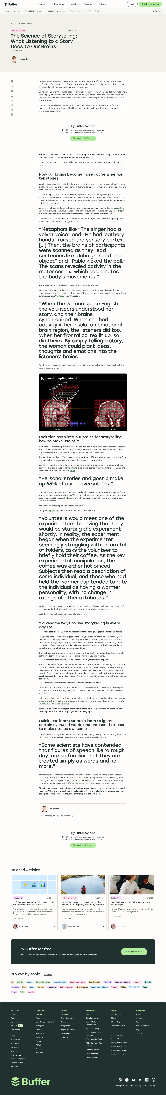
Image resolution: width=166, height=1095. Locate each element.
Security (152, 1086)
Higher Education (68, 1029)
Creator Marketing (77, 11)
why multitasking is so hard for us (54, 704)
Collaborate (15, 1030)
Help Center (116, 1014)
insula (70, 498)
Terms (145, 1086)
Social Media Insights (56, 11)
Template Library (92, 1018)
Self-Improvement (25, 23)
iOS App (14, 1051)
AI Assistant (15, 1039)
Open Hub (115, 1039)
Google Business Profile (45, 1022)
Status (113, 1018)
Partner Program (142, 1026)
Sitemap (139, 1033)
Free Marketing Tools (94, 1039)
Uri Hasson (60, 296)
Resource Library (92, 1028)
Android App (16, 1055)
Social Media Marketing (34, 11)
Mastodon (40, 1033)
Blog (7, 11)
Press (138, 1022)
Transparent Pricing (118, 1046)
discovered (44, 737)
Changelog (115, 1022)
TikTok (38, 1045)
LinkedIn (39, 1029)
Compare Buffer (92, 1050)
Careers (139, 1018)
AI (90, 11)
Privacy (138, 1086)
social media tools (81, 783)
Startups (64, 1037)
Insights (16, 1026)
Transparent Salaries (119, 1050)
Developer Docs (92, 1057)
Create (13, 1014)
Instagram (40, 1026)
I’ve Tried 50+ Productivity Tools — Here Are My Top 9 (130, 903)
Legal (138, 1029)
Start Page (15, 1043)
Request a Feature (118, 1026)
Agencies (64, 1022)
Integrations (15, 1047)
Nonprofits (65, 1026)
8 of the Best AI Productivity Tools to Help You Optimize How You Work (34, 903)
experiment (53, 510)
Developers (65, 1033)
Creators (64, 1014)
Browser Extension (18, 1059)
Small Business (67, 1018)
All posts (16, 11)
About (138, 1014)
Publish (13, 1018)
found (72, 470)
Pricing (102, 4)
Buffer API (15, 1066)
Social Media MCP (18, 1063)
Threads (39, 1041)
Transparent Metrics (119, 1043)
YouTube (39, 1053)
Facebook (39, 1018)
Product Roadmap (118, 1054)
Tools (97, 11)
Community (15, 1022)
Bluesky (39, 1014)
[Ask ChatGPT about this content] (12, 109)
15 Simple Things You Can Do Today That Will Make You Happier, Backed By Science (83, 903)
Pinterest (39, 1037)
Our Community (92, 1054)
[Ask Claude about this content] (12, 114)
